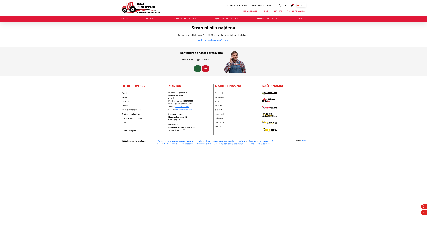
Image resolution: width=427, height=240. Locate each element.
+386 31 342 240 (239, 5)
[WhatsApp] (424, 206)
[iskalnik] (279, 5)
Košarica (125, 101)
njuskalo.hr (220, 122)
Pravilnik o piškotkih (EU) (207, 144)
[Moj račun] (286, 5)
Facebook (219, 93)
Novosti (278, 11)
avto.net (218, 110)
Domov (124, 19)
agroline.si (219, 114)
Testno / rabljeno (296, 11)
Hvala (199, 141)
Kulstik (304, 141)
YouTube (218, 105)
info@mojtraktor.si (264, 5)
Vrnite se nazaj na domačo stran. (213, 40)
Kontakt (302, 19)
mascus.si (219, 126)
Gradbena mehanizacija (268, 19)
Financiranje (250, 11)
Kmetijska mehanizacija (185, 19)
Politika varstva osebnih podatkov (178, 144)
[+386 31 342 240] (197, 68)
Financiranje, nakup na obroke (180, 141)
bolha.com (219, 118)
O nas (265, 11)
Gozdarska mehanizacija (226, 19)
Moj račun (126, 97)
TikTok (218, 101)
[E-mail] (424, 212)
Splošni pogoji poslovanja (232, 144)
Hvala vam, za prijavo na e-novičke (219, 141)
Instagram (219, 97)
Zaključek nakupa (265, 144)
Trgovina (150, 19)
